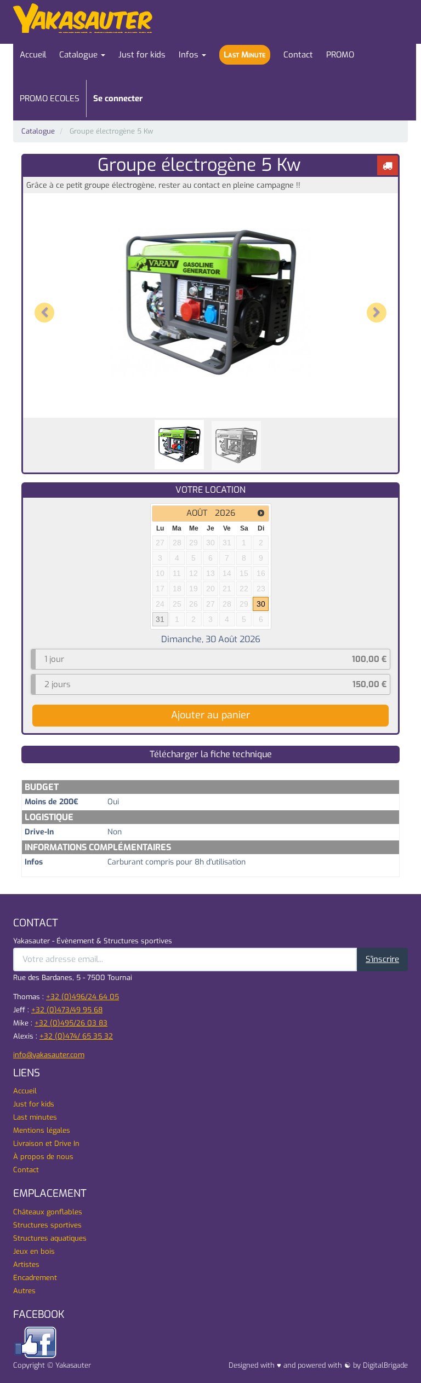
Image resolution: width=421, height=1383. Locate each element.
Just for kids (33, 1104)
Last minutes (35, 1117)
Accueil (25, 1091)
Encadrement (35, 1277)
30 (261, 604)
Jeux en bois (34, 1251)
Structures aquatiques (50, 1238)
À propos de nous (43, 1156)
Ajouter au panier (210, 715)
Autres (24, 1290)
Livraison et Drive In (46, 1143)
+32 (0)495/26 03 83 (71, 1023)
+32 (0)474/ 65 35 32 (76, 1036)
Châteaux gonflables (47, 1212)
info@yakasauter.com (48, 1054)
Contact (26, 1169)
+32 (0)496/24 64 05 (82, 996)
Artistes (26, 1264)
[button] (46, 302)
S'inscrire (382, 959)
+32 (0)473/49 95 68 (67, 1010)
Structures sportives (47, 1225)
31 (160, 619)
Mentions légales (41, 1130)
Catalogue (38, 131)
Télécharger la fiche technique (211, 754)
